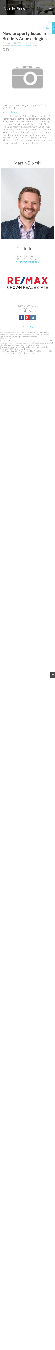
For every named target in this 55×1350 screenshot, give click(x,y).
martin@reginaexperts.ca (27, 261)
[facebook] (22, 317)
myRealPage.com (31, 327)
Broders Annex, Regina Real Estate (23, 46)
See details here (10, 112)
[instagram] (33, 317)
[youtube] (27, 317)
